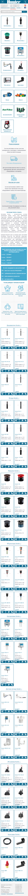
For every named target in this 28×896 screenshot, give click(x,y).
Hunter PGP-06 (18, 434)
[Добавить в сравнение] (12, 348)
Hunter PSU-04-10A (5, 338)
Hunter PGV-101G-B (19, 775)
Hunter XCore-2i (18, 629)
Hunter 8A (3, 484)
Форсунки (7, 40)
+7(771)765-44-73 (4, 5)
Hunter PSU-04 (18, 384)
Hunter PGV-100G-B (5, 775)
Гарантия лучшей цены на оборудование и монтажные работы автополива (20, 313)
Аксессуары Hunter (14, 834)
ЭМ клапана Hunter (14, 762)
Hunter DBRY (4, 870)
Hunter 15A (17, 507)
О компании (12, 7)
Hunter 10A (17, 484)
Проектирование (14, 144)
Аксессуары (21, 85)
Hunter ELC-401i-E (5, 629)
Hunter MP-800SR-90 (19, 556)
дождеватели (16, 276)
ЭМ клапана (20, 70)
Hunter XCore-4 (18, 652)
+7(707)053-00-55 (18, 886)
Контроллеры (20, 55)
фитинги (13, 273)
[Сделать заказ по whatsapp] (8, 348)
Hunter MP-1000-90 (19, 579)
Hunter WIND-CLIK (19, 725)
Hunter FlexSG (4, 847)
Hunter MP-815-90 (5, 579)
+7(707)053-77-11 (16, 6)
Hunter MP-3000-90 (19, 602)
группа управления (9, 276)
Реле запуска (7, 85)
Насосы (7, 99)
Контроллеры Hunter (14, 616)
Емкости (21, 99)
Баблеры (7, 55)
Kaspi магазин (13, 9)
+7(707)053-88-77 (18, 889)
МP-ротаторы (20, 40)
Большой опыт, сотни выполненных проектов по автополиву (7, 313)
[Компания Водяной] (7, 288)
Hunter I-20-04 (4, 457)
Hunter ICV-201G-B (5, 821)
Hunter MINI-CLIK (5, 702)
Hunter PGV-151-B (5, 798)
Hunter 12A (3, 507)
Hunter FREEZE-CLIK (5, 748)
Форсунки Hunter (14, 471)
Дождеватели (7, 25)
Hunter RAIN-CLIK (19, 702)
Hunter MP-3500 (5, 556)
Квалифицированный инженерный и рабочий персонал (20, 294)
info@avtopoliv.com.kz (5, 7)
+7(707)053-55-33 (16, 5)
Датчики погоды (7, 70)
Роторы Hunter (14, 398)
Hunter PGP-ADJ (4, 434)
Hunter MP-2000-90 (5, 602)
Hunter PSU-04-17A (19, 361)
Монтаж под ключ (14, 182)
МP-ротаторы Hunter (14, 543)
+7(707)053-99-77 (4, 6)
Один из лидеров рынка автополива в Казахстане (7, 293)
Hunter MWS (17, 748)
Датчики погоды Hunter (14, 689)
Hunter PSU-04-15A (5, 361)
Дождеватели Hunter (14, 325)
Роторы (20, 25)
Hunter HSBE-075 (19, 870)
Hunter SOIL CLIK (5, 725)
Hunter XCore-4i (4, 652)
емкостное (7, 270)
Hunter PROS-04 (4, 384)
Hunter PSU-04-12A (19, 338)
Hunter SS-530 (18, 530)
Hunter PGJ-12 (18, 411)
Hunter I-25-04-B (19, 457)
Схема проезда (10, 893)
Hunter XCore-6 (4, 675)
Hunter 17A (3, 530)
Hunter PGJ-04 (4, 411)
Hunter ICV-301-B (19, 821)
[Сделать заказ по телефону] (5, 348)
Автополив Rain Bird (7, 114)
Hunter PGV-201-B (19, 798)
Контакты (18, 7)
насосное (13, 270)
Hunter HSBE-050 (19, 847)
